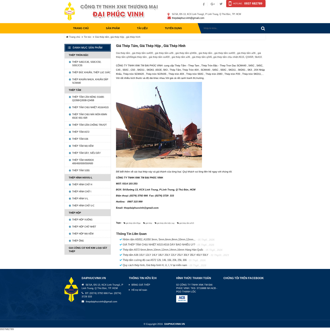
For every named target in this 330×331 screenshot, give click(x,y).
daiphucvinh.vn (174, 324)
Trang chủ (81, 28)
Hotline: (238, 4)
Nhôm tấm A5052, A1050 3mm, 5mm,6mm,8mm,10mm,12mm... (158, 239)
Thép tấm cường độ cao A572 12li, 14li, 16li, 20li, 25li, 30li (154, 260)
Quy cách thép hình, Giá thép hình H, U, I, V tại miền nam (154, 265)
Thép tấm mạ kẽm (83, 146)
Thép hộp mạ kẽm (83, 233)
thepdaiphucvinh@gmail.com (188, 17)
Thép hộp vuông (82, 219)
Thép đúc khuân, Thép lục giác (91, 72)
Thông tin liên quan (131, 234)
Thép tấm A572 (80, 132)
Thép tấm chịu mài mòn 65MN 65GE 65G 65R (89, 116)
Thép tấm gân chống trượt (89, 125)
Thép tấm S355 (81, 170)
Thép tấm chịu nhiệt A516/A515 (90, 107)
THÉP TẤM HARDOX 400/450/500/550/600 (83, 162)
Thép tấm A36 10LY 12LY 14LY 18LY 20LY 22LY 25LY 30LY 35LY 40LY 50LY (165, 255)
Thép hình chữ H (82, 184)
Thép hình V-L (80, 198)
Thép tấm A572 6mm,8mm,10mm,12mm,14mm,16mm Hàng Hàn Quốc (162, 249)
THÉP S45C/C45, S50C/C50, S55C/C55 (86, 64)
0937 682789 (253, 3)
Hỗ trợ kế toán (139, 289)
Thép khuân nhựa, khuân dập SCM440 (90, 81)
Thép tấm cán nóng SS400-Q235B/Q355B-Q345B (88, 99)
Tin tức (87, 37)
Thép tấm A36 (80, 139)
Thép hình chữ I (81, 191)
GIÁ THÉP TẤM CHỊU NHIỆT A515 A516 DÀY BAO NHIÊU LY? (158, 244)
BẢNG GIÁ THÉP (140, 284)
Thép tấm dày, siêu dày (86, 153)
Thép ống (78, 240)
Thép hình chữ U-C (83, 205)
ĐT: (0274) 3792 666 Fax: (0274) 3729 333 (101, 295)
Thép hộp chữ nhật (84, 226)
